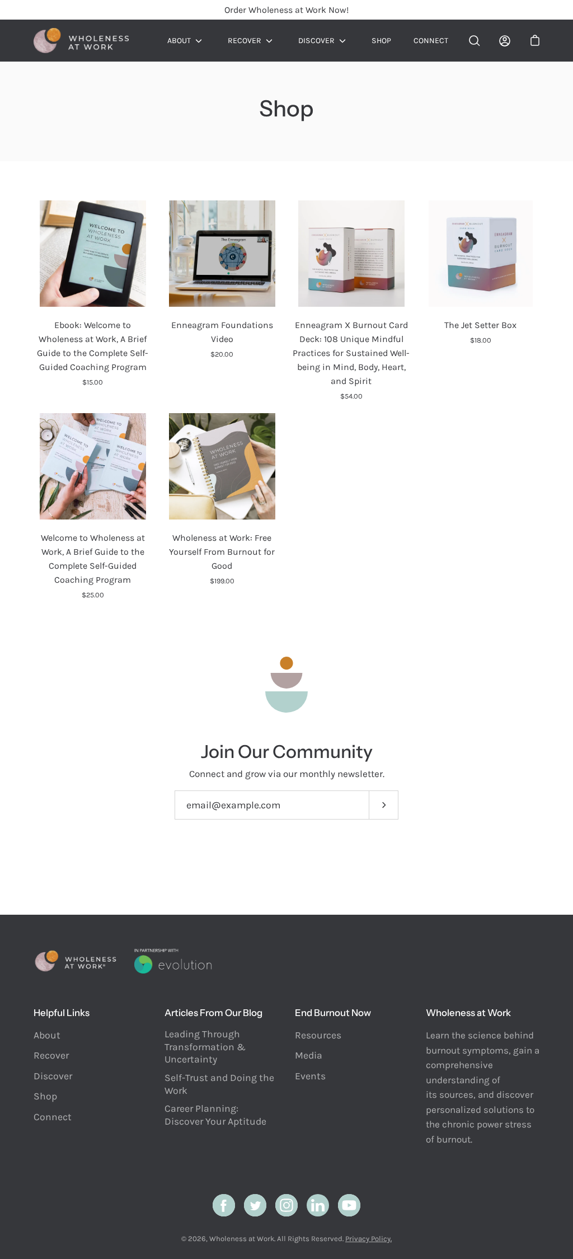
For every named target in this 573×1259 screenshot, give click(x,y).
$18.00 (480, 340)
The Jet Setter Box (480, 325)
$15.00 (92, 382)
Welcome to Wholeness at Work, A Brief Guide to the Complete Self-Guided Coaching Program (93, 558)
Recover (244, 40)
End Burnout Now (333, 1012)
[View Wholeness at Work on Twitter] (255, 1205)
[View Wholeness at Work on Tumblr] (318, 1205)
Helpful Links (62, 1012)
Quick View (93, 254)
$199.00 (222, 581)
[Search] (474, 41)
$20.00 (221, 354)
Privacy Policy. (368, 1238)
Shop (381, 40)
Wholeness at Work (241, 1238)
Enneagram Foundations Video (222, 332)
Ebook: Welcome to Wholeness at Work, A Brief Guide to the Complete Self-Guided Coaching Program (92, 346)
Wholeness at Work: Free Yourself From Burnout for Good (222, 551)
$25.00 (93, 595)
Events (310, 1076)
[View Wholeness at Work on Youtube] (349, 1205)
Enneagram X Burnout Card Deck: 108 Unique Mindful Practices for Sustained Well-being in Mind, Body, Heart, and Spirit (351, 353)
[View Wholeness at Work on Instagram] (286, 1205)
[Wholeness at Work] (81, 40)
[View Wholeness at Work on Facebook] (224, 1205)
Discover (316, 40)
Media (308, 1055)
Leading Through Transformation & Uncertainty (205, 1046)
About (179, 40)
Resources (318, 1035)
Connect (431, 40)
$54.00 (351, 396)
